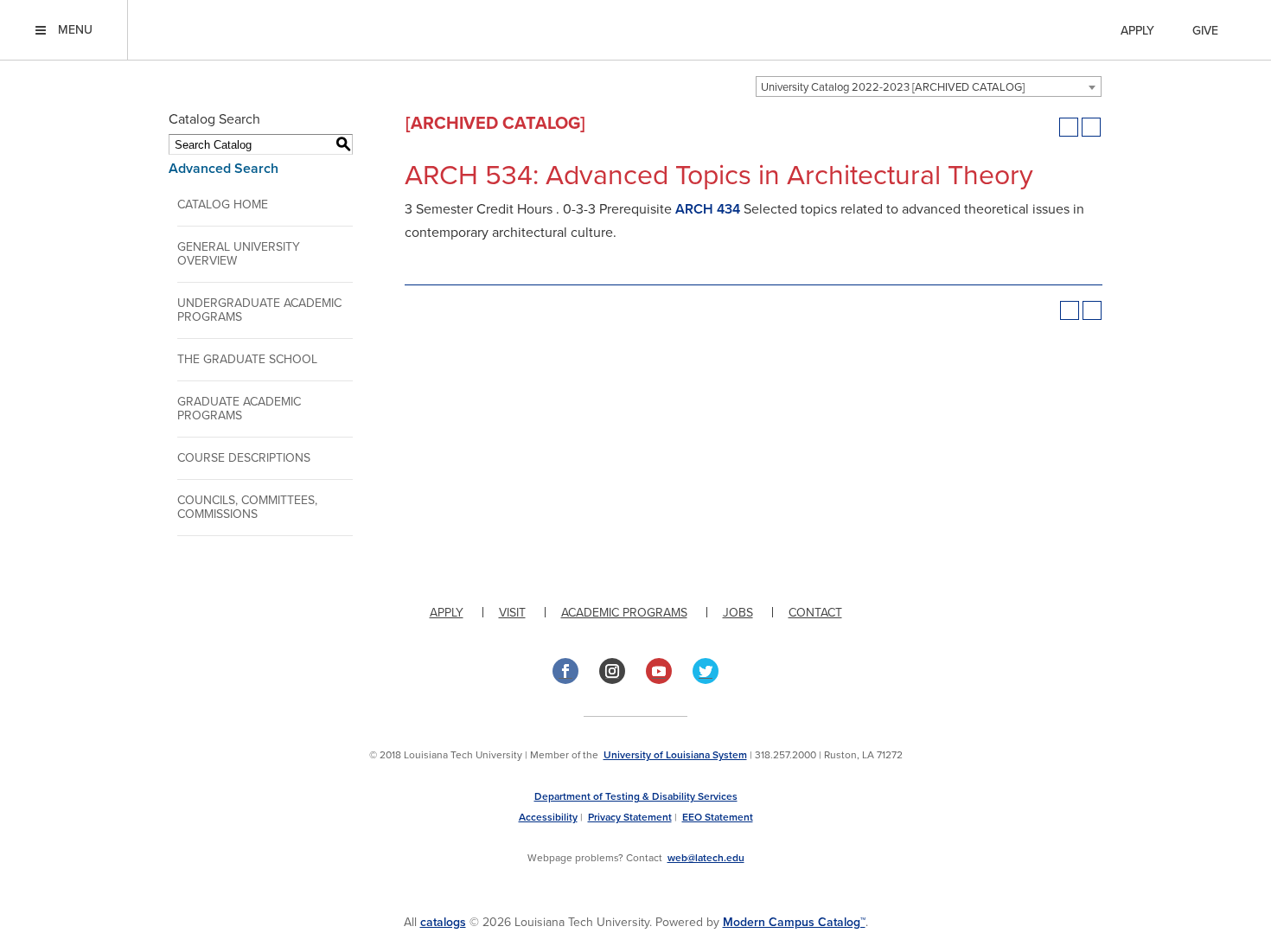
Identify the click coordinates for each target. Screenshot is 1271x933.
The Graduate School (247, 359)
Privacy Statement (630, 817)
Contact (815, 612)
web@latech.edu (705, 858)
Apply (1137, 30)
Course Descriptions (243, 458)
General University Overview (238, 254)
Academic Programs (624, 612)
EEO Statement (717, 817)
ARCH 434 (707, 209)
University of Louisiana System (675, 755)
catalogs (443, 922)
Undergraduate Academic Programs (259, 310)
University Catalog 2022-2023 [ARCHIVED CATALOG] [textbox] (893, 87)
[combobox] (929, 86)
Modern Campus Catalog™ (794, 922)
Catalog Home (222, 204)
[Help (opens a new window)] (1091, 127)
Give (1205, 30)
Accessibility (548, 817)
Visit (512, 612)
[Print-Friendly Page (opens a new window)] (1068, 127)
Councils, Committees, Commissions (247, 507)
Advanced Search (223, 168)
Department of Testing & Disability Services (636, 796)
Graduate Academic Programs (239, 408)
